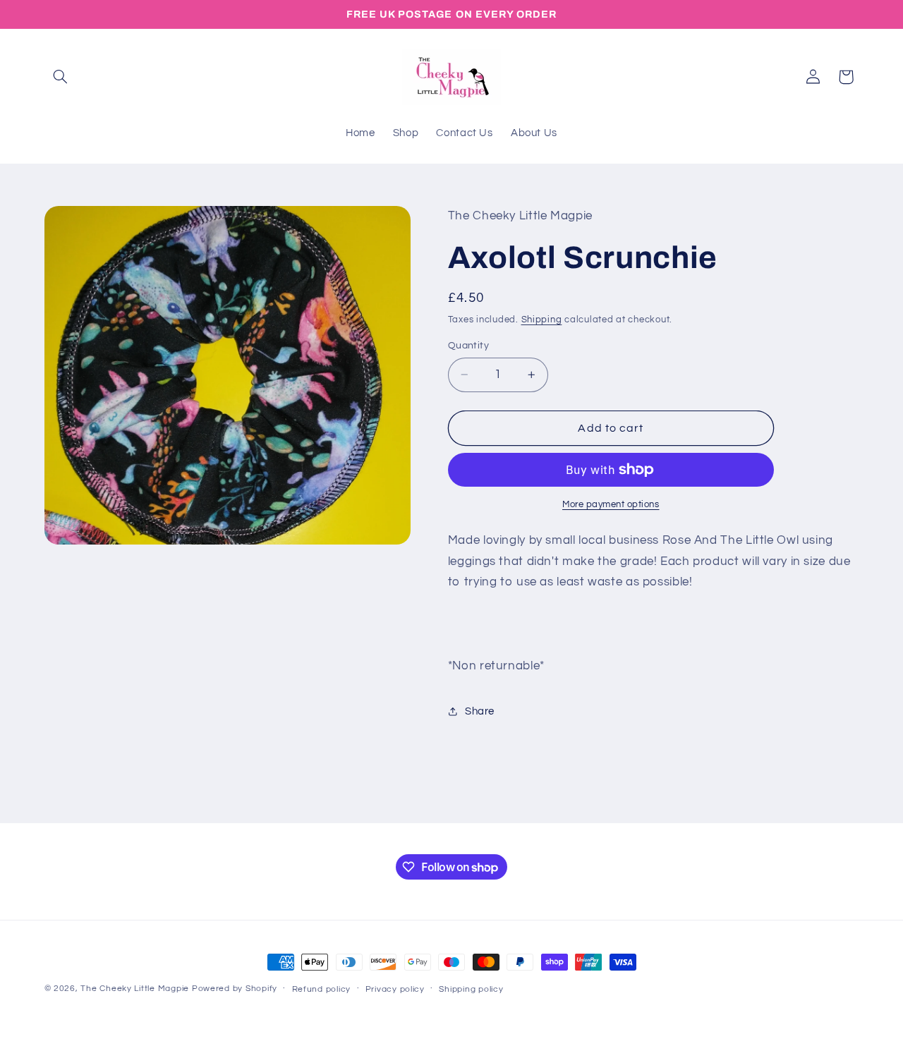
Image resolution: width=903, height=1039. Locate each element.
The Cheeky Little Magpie (134, 988)
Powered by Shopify (234, 988)
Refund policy (321, 989)
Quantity (468, 346)
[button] (60, 77)
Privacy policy (395, 989)
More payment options (611, 504)
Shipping (541, 319)
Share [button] (480, 711)
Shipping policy (471, 989)
